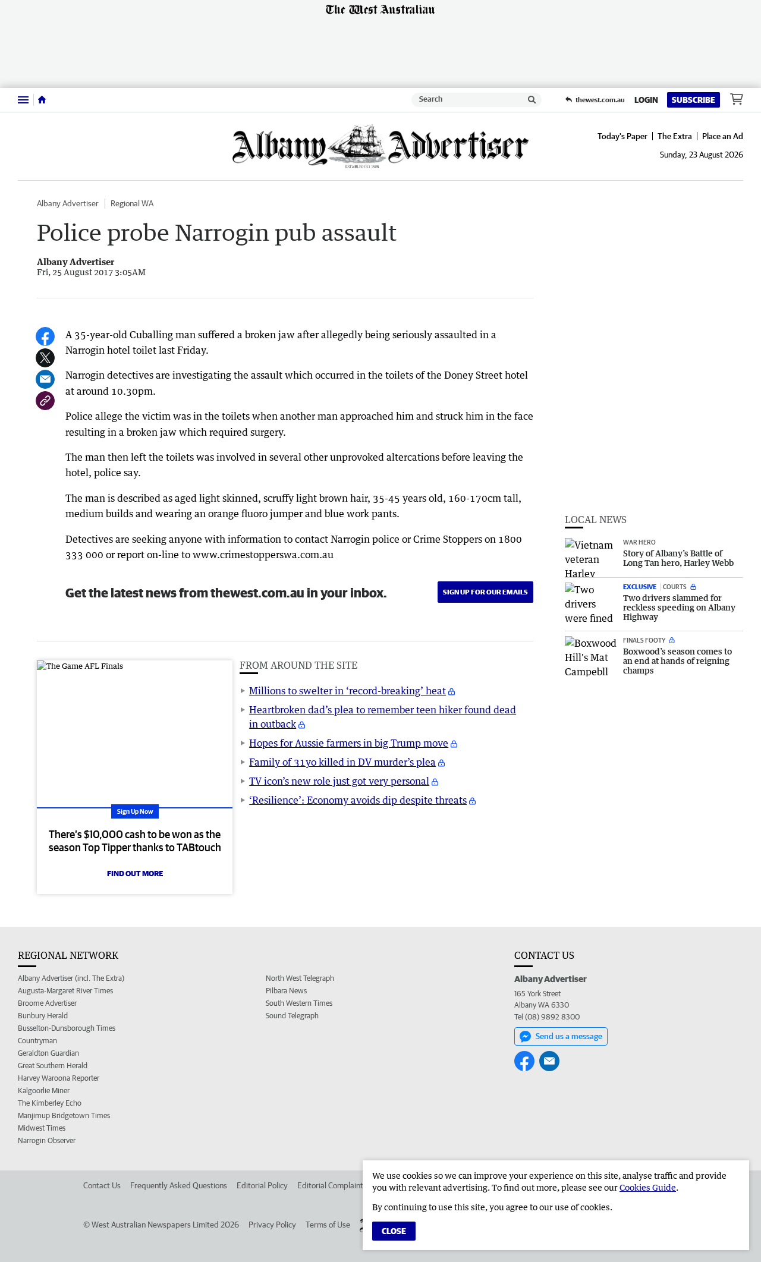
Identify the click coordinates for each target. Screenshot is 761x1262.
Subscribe (693, 100)
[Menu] (23, 99)
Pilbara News (286, 990)
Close (394, 1231)
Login (646, 100)
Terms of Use (328, 1224)
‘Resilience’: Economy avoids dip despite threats (358, 800)
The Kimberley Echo (49, 1103)
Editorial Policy (262, 1185)
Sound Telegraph (292, 1015)
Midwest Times (41, 1127)
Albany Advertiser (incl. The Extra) (71, 978)
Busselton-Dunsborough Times (66, 1028)
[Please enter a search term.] (532, 100)
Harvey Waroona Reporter (58, 1078)
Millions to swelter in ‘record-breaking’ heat (347, 691)
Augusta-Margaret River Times (65, 990)
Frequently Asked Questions (178, 1185)
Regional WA (132, 203)
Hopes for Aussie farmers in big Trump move (348, 743)
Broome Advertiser (47, 1003)
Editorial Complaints (332, 1185)
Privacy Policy (272, 1224)
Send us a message (569, 1036)
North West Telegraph (300, 978)
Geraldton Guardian (48, 1053)
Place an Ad (722, 136)
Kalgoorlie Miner (44, 1090)
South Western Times (299, 1003)
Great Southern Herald (52, 1065)
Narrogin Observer (47, 1140)
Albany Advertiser (68, 203)
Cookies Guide (648, 1187)
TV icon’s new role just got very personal (339, 781)
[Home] (42, 100)
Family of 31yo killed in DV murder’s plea (342, 762)
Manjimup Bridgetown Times (64, 1115)
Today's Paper (622, 136)
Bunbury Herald (43, 1015)
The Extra (675, 136)
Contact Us (102, 1185)
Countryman (37, 1040)
